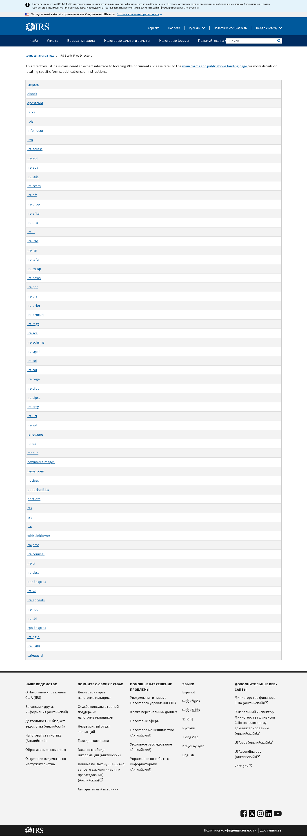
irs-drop (33, 204)
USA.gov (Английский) (252, 742)
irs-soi (32, 360)
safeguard (35, 655)
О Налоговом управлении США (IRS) (45, 695)
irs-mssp (34, 268)
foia (30, 121)
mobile (32, 452)
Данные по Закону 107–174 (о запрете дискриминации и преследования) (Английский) (101, 772)
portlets (33, 498)
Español (188, 692)
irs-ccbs (33, 176)
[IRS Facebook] (243, 814)
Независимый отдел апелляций (94, 729)
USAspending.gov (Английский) (248, 754)
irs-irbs (32, 241)
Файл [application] (34, 40)
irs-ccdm (34, 185)
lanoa (31, 443)
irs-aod (32, 158)
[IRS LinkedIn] (268, 815)
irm (30, 139)
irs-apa (32, 167)
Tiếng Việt (190, 737)
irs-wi (31, 591)
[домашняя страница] (37, 27)
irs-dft (32, 195)
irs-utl (32, 416)
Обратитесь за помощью (45, 749)
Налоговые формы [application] (174, 40)
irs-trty (33, 406)
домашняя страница (40, 55)
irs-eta (32, 222)
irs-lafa (33, 259)
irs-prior (33, 305)
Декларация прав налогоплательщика (94, 695)
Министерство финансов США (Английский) (255, 700)
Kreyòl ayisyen (193, 746)
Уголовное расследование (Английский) (151, 747)
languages (35, 434)
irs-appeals (36, 600)
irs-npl (32, 609)
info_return (36, 130)
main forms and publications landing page (215, 66)
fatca (31, 112)
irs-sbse (33, 572)
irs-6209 (33, 646)
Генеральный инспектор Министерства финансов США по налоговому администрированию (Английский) (255, 723)
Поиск (278, 41)
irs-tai (32, 370)
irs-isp (32, 250)
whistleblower (38, 535)
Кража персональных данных (153, 712)
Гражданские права (93, 740)
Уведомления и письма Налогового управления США (153, 700)
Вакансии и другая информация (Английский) (46, 709)
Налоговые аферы (144, 721)
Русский (195, 28)
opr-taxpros (36, 581)
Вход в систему (267, 28)
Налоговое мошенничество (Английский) (152, 733)
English (188, 755)
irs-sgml (33, 351)
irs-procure (35, 314)
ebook (32, 93)
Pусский (188, 728)
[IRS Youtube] (278, 814)
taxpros (33, 545)
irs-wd (32, 425)
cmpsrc (33, 84)
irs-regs (33, 324)
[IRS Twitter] (252, 815)
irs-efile (33, 213)
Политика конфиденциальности (230, 830)
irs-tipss (33, 397)
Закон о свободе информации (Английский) (99, 752)
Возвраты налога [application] (81, 40)
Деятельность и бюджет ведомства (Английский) (45, 724)
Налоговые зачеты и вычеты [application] (127, 40)
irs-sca (32, 333)
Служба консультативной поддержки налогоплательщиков (98, 712)
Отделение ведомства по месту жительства (45, 761)
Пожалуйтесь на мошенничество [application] (224, 40)
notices (33, 480)
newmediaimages (41, 462)
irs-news (34, 278)
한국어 (187, 719)
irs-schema (35, 342)
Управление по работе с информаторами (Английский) (149, 764)
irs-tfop (33, 388)
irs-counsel (35, 554)
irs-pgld (33, 637)
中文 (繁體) (191, 710)
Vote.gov (241, 765)
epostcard (35, 103)
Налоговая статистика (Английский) (43, 738)
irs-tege (33, 379)
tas (29, 526)
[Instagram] (260, 814)
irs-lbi (32, 618)
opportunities (38, 489)
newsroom (35, 471)
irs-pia (32, 296)
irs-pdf (32, 287)
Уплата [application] (52, 40)
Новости (174, 28)
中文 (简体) (191, 701)
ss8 (29, 517)
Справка (153, 28)
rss (29, 508)
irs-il (31, 231)
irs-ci (31, 563)
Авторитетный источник (98, 789)
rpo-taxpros (36, 627)
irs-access (34, 149)
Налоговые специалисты (230, 28)
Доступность (271, 830)
